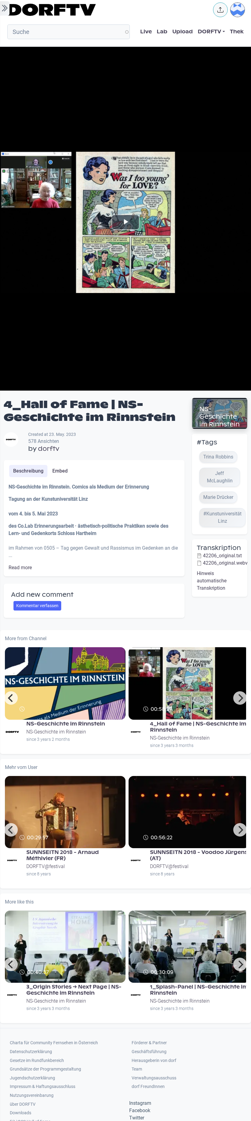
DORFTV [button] (209, 31)
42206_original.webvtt (227, 563)
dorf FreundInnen (148, 1086)
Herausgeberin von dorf (154, 1060)
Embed (60, 471)
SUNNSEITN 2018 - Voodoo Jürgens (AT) (199, 855)
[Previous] (11, 698)
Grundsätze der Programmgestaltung (45, 1069)
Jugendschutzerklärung (32, 1078)
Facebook (139, 1110)
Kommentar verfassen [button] (37, 605)
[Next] (240, 698)
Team (137, 1069)
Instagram (140, 1103)
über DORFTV (23, 1104)
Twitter (136, 1118)
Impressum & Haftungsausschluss (42, 1086)
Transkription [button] (219, 548)
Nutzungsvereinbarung (32, 1095)
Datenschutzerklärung (31, 1051)
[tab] (28, 471)
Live (146, 31)
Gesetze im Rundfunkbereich (37, 1060)
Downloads (20, 1112)
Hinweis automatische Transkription (212, 580)
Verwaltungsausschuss (154, 1078)
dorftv (48, 449)
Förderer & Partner (149, 1042)
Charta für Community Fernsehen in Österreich (54, 1042)
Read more (20, 567)
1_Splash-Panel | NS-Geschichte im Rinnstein (199, 990)
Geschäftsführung (149, 1051)
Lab (162, 31)
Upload (182, 31)
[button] (220, 9)
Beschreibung (28, 471)
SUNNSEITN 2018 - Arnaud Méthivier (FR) (62, 855)
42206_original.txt (222, 556)
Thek (237, 31)
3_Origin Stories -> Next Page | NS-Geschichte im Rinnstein (74, 990)
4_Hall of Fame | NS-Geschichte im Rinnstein (198, 727)
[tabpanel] (94, 527)
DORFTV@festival (45, 866)
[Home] (106, 10)
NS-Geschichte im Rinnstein (219, 416)
